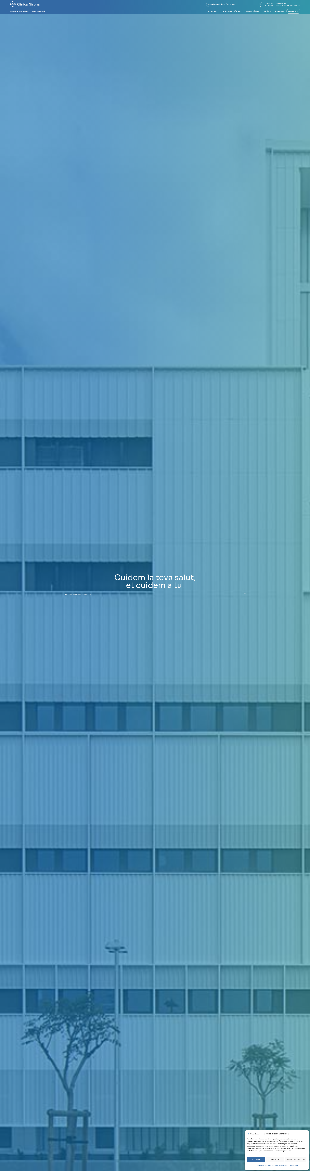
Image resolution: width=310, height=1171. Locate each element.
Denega (275, 1159)
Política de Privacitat (280, 1165)
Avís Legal (294, 1165)
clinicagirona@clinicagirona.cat (288, 5)
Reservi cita (293, 11)
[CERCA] (245, 594)
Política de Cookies (263, 1165)
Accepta (256, 1159)
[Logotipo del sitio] (24, 4)
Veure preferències (295, 1159)
